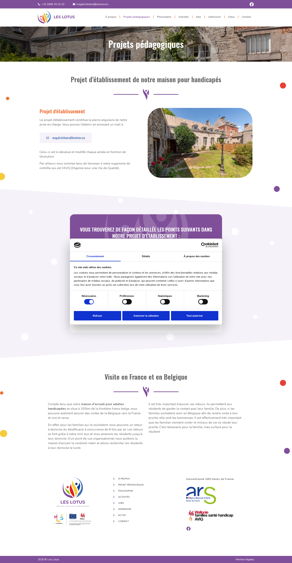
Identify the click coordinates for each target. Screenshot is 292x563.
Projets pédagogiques (136, 17)
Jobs (198, 17)
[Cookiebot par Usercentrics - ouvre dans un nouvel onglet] (203, 245)
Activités (183, 17)
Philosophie (164, 17)
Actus (231, 17)
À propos (110, 17)
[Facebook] (251, 4)
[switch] (127, 301)
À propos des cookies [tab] (197, 256)
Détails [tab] (146, 256)
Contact (246, 17)
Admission (214, 17)
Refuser (97, 315)
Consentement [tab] (95, 256)
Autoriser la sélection (146, 315)
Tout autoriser (194, 315)
